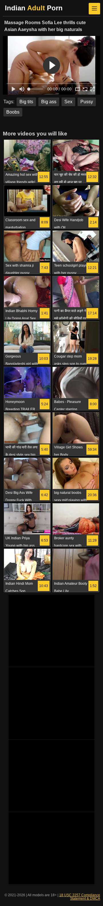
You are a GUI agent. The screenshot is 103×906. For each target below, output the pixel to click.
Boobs (12, 112)
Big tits (26, 101)
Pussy (86, 101)
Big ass (48, 101)
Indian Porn (34, 8)
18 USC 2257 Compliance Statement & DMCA (79, 897)
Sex (68, 101)
